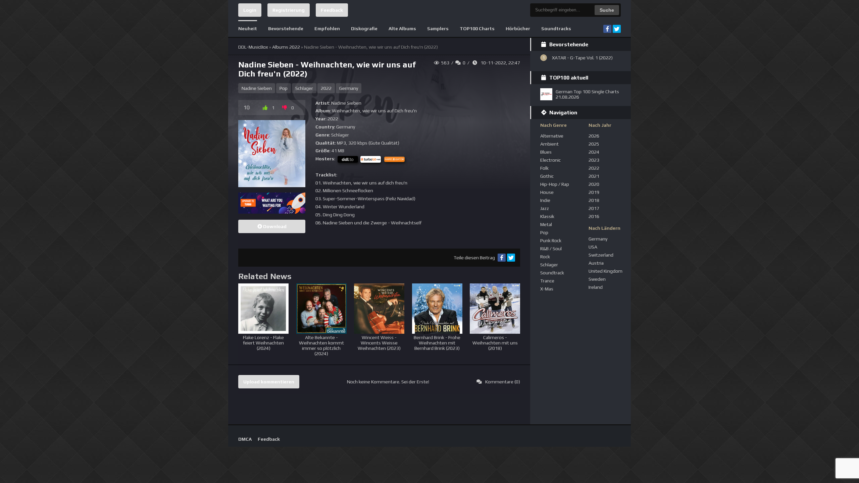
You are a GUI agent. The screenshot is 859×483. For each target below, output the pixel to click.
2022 (326, 88)
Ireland (596, 287)
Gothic (547, 176)
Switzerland (601, 255)
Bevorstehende (285, 28)
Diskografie (364, 28)
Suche (607, 10)
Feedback (332, 10)
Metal (546, 224)
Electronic (550, 160)
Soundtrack (552, 272)
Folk (544, 168)
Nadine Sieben (257, 88)
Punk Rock (550, 240)
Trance (547, 280)
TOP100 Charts (477, 28)
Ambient (549, 144)
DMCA (245, 439)
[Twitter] (617, 29)
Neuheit (247, 28)
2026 (594, 136)
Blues (546, 152)
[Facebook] (607, 29)
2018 (594, 200)
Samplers (438, 28)
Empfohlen (327, 28)
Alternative (551, 136)
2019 (594, 192)
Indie (545, 200)
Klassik (547, 216)
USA (593, 247)
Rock (545, 256)
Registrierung (288, 10)
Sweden (597, 279)
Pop (284, 88)
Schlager (304, 88)
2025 (594, 144)
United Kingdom (605, 271)
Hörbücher (518, 28)
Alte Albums (402, 28)
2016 (594, 216)
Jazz (544, 208)
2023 (594, 160)
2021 (594, 176)
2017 (594, 208)
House (547, 192)
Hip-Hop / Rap (554, 184)
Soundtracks (556, 28)
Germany (348, 88)
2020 (594, 184)
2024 (594, 152)
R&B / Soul (551, 248)
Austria (596, 263)
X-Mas (546, 288)
